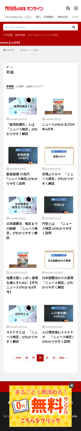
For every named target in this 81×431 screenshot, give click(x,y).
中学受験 (8, 34)
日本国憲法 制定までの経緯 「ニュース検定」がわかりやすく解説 (22, 230)
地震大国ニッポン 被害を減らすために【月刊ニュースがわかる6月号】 (22, 285)
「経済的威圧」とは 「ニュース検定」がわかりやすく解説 (22, 128)
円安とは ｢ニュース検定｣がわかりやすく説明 (57, 228)
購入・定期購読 (45, 16)
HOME (10, 50)
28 (26, 357)
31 (47, 357)
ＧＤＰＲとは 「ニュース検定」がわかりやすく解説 (22, 336)
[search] (74, 27)
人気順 (19, 86)
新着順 (10, 86)
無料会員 (63, 16)
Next (62, 357)
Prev (18, 357)
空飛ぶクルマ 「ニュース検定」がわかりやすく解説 (57, 178)
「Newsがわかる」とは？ (17, 16)
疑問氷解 (20, 34)
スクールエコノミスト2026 (42, 34)
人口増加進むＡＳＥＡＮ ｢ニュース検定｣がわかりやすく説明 (58, 336)
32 (54, 357)
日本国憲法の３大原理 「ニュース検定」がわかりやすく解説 (58, 282)
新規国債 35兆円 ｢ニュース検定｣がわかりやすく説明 (22, 178)
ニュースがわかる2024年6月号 (58, 126)
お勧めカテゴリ (34, 86)
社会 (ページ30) (29, 50)
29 (33, 357)
